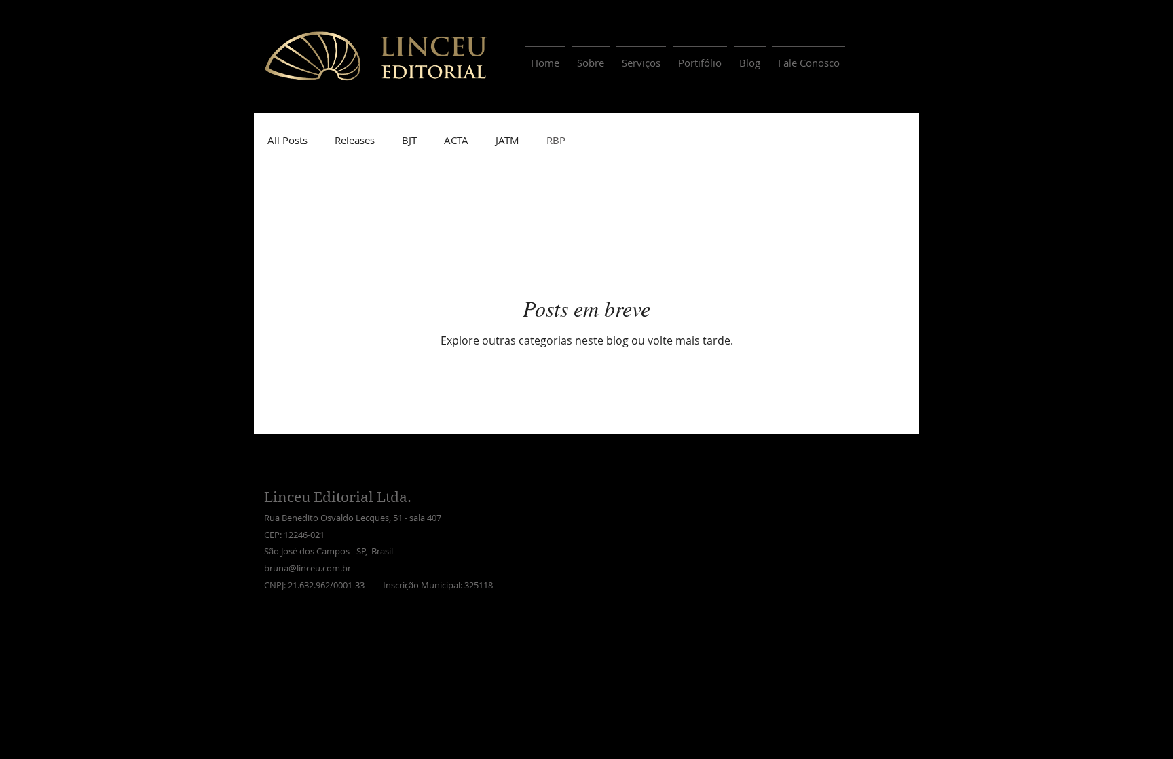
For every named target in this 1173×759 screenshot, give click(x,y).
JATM (507, 140)
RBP (555, 140)
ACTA (456, 140)
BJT (409, 140)
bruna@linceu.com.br (307, 568)
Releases (355, 140)
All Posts (287, 140)
